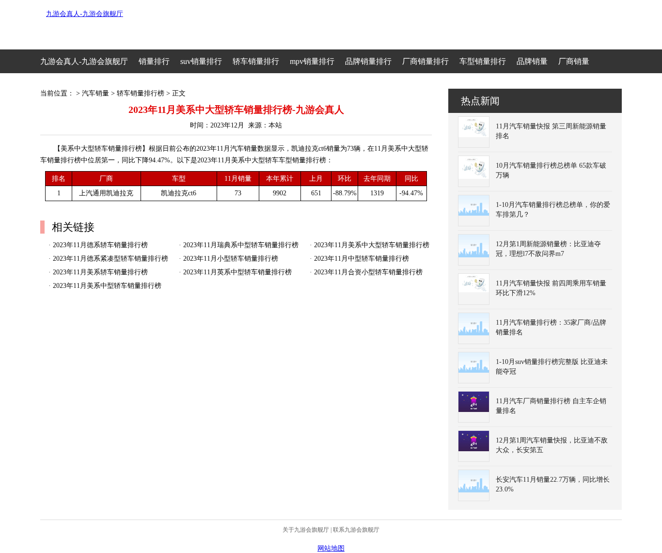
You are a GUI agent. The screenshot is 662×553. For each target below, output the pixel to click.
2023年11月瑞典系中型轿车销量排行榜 (241, 245)
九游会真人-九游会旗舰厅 (84, 13)
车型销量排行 (482, 61)
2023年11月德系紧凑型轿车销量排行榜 (110, 258)
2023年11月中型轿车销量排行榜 (361, 258)
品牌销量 (532, 61)
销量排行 (154, 61)
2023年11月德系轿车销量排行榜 (100, 245)
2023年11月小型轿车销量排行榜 (230, 258)
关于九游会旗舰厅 (306, 529)
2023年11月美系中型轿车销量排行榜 (107, 285)
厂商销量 (573, 61)
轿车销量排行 (256, 61)
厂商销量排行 (425, 61)
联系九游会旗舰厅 (356, 529)
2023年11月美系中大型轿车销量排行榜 (371, 245)
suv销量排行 (201, 61)
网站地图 (331, 548)
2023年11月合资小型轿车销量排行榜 (368, 272)
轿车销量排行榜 (140, 93)
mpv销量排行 (312, 61)
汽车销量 (95, 93)
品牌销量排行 (368, 61)
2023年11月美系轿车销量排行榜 (100, 272)
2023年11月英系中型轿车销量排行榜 (237, 272)
